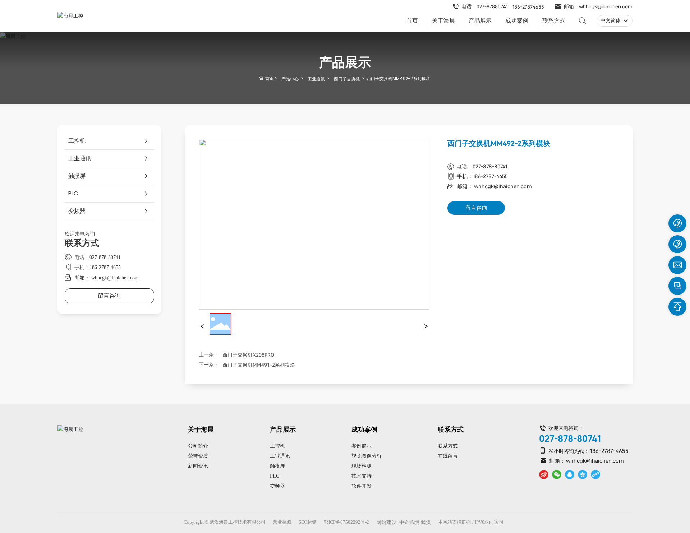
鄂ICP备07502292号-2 (346, 522)
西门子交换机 (347, 79)
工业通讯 (316, 79)
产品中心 (290, 79)
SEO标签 (308, 522)
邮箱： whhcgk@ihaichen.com (107, 277)
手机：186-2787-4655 (97, 267)
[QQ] (569, 474)
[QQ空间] (582, 474)
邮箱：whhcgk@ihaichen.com (598, 6)
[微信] (556, 474)
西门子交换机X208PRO (248, 354)
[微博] (543, 474)
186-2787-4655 (609, 451)
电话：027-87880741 (484, 6)
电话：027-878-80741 (97, 257)
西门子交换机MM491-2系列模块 (258, 365)
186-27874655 (528, 7)
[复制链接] (595, 474)
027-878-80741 (570, 439)
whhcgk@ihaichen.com (595, 461)
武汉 (426, 522)
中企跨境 (409, 522)
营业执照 (282, 522)
